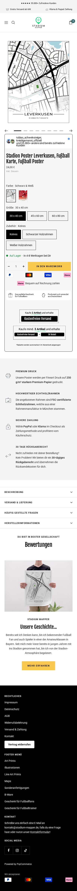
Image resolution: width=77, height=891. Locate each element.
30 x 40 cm (16, 215)
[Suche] (13, 22)
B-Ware (8, 794)
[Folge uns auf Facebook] (8, 850)
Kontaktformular (40, 832)
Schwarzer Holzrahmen (39, 234)
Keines (13, 234)
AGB (7, 715)
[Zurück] (6, 130)
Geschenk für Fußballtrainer (20, 808)
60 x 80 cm (58, 215)
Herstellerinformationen (22, 523)
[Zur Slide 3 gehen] (31, 130)
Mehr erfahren (38, 665)
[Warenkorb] (71, 22)
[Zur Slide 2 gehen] (25, 130)
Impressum (11, 702)
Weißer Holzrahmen (21, 245)
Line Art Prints (12, 774)
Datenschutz (11, 709)
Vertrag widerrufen (19, 744)
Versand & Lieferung (18, 502)
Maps (7, 781)
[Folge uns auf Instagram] (17, 850)
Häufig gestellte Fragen (21, 513)
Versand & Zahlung (15, 729)
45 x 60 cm (37, 215)
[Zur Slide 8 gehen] (61, 130)
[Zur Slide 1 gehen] (17, 130)
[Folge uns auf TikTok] (25, 850)
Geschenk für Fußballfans (19, 801)
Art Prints (10, 760)
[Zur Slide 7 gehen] (55, 130)
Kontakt (9, 736)
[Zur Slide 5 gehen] (43, 130)
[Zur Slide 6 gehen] (49, 130)
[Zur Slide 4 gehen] (37, 130)
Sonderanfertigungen (16, 787)
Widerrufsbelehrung (15, 722)
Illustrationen (12, 767)
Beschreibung (13, 492)
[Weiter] (71, 130)
